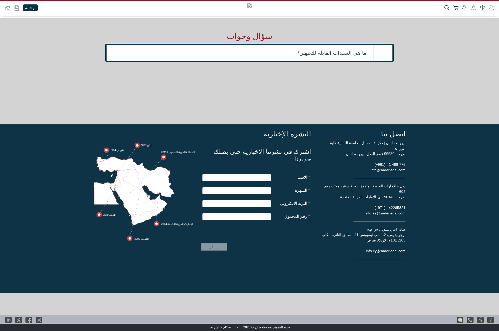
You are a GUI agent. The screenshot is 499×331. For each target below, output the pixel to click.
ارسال (214, 247)
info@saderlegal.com (388, 170)
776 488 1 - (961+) (390, 164)
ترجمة (30, 7)
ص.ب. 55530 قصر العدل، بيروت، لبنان (375, 154)
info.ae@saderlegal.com (385, 213)
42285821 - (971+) (390, 208)
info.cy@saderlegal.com (385, 251)
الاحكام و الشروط (220, 327)
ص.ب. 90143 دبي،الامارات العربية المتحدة (372, 197)
